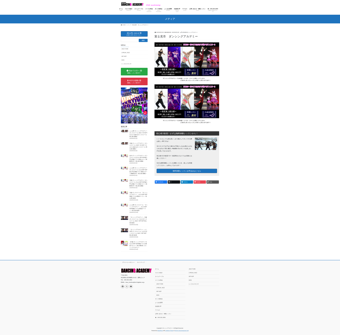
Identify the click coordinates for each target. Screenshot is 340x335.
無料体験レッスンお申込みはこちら (187, 171)
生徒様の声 (158, 306)
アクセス (157, 310)
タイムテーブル (159, 276)
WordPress (160, 330)
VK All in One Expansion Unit (182, 330)
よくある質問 (159, 302)
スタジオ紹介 (159, 272)
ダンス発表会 (159, 299)
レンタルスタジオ (126, 63)
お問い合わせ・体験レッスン (163, 313)
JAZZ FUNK (124, 49)
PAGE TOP (331, 323)
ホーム (157, 269)
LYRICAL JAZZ (125, 52)
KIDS (122, 60)
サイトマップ (141, 262)
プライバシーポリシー (128, 262)
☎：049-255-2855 (160, 317)
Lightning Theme (169, 330)
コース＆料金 (159, 280)
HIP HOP (124, 56)
